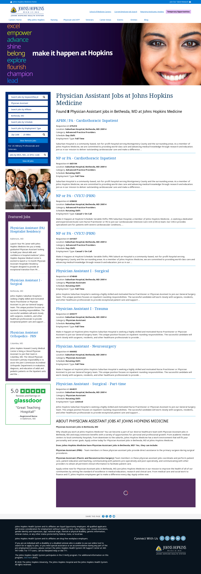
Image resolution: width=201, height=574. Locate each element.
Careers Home (15, 19)
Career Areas (105, 19)
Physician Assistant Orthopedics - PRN (24, 334)
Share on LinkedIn (110, 516)
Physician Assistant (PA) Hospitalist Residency (27, 229)
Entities (136, 20)
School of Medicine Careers (101, 12)
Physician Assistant (19, 103)
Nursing (55, 20)
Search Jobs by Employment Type (26, 128)
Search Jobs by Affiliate (21, 109)
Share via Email (114, 516)
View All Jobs (28, 161)
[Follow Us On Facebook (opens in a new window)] (162, 538)
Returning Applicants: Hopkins (152, 12)
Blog (146, 19)
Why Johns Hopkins (36, 19)
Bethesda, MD (17, 115)
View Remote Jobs (28, 140)
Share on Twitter (107, 516)
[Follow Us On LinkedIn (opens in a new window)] (178, 538)
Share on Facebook (103, 516)
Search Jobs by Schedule (22, 122)
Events (120, 19)
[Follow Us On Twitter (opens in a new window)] (167, 538)
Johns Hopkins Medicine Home (25, 2)
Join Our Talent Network (179, 2)
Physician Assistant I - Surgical (26, 282)
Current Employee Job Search (126, 12)
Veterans (90, 19)
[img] (27, 11)
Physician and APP (72, 20)
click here (28, 557)
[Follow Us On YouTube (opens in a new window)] (172, 538)
